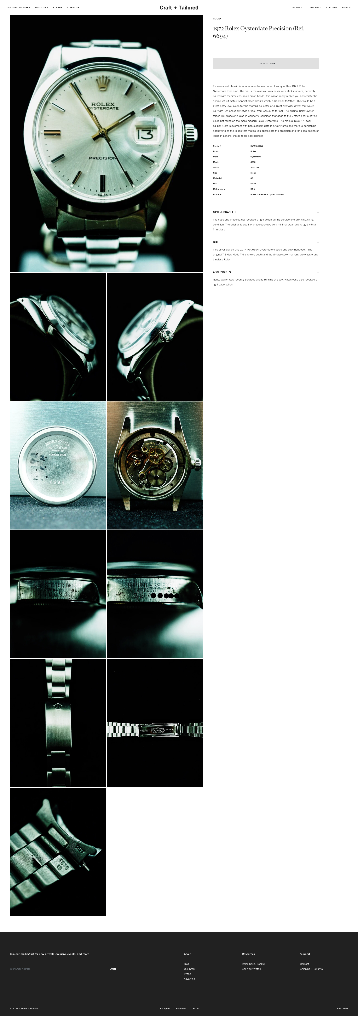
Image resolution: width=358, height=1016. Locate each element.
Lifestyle (73, 7)
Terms (24, 1008)
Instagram (165, 1008)
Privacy (34, 1008)
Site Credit (342, 1008)
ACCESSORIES (222, 272)
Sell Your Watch (251, 969)
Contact (304, 964)
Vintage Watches (18, 7)
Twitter (195, 1008)
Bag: (346, 7)
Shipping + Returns (311, 969)
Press (187, 974)
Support (305, 954)
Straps (58, 7)
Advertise (189, 979)
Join (113, 968)
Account (331, 7)
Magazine (41, 7)
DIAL (216, 242)
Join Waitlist (265, 63)
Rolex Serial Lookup (253, 964)
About (187, 954)
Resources (248, 954)
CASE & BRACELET (225, 212)
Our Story (189, 969)
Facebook (181, 1008)
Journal (315, 7)
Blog (186, 964)
